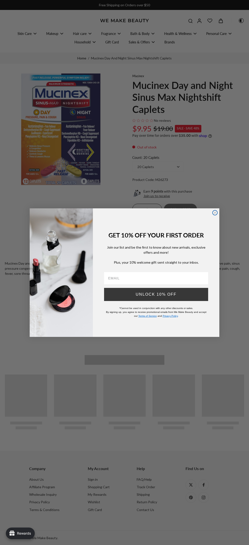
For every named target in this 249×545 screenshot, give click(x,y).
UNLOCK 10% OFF (156, 294)
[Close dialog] (215, 212)
